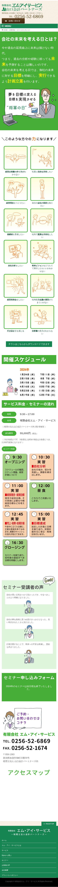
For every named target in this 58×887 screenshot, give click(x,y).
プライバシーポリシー (10, 875)
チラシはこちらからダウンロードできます (29, 344)
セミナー (5, 860)
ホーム (4, 840)
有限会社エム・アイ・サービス (26, 881)
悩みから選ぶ (6, 855)
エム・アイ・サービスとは (11, 845)
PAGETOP (50, 824)
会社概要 (5, 870)
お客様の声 (6, 865)
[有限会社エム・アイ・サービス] (22, 6)
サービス (5, 850)
